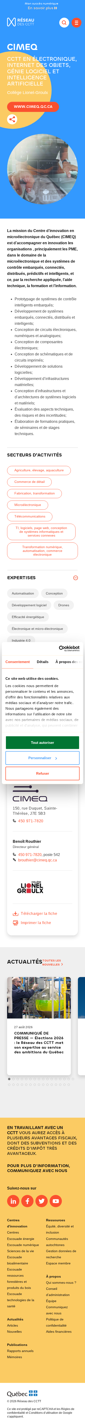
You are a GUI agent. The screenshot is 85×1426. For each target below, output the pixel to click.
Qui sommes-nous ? (61, 1282)
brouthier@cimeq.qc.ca (37, 860)
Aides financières (59, 1331)
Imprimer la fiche (36, 923)
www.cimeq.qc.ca (33, 106)
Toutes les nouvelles (51, 962)
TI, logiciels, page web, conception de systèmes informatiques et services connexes (41, 531)
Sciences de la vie (20, 1251)
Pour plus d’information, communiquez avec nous (38, 1168)
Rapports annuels (20, 1351)
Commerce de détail (29, 482)
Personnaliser (39, 758)
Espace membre (58, 1263)
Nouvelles (14, 1331)
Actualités (15, 1319)
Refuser (42, 773)
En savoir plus (40, 7)
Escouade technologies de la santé (20, 1300)
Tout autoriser (42, 742)
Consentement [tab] (17, 662)
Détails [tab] (42, 662)
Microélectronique (27, 505)
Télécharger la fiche (39, 914)
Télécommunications (29, 516)
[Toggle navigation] (76, 23)
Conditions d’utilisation (43, 1412)
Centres (13, 1232)
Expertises (21, 577)
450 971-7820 (30, 821)
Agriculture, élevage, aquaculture (39, 470)
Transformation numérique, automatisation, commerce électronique (42, 550)
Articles (12, 1325)
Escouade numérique (23, 1245)
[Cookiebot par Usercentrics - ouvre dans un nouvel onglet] (60, 649)
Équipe (51, 1301)
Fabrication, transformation (34, 493)
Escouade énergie (20, 1239)
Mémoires (14, 1357)
